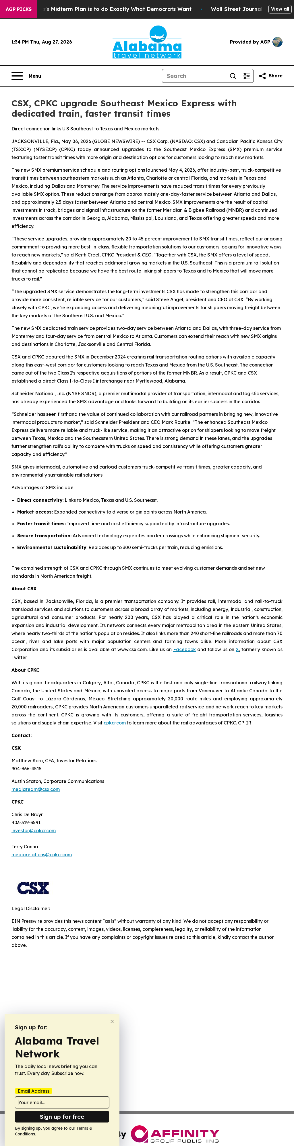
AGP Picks (19, 9)
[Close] (112, 1021)
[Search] (233, 76)
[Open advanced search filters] (247, 76)
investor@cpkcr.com (33, 830)
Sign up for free (62, 1116)
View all (280, 9)
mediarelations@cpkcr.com (41, 854)
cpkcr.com (115, 723)
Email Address (33, 1091)
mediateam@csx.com (35, 789)
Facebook (184, 649)
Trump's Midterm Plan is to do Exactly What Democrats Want (110, 9)
